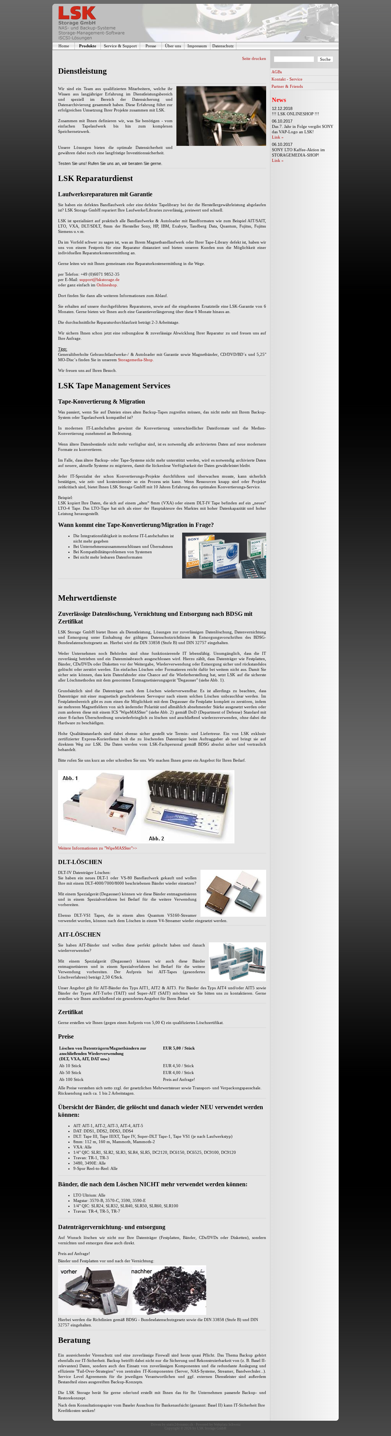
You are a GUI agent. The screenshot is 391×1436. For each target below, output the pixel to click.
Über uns (173, 46)
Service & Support (120, 46)
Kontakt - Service (286, 79)
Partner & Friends (287, 86)
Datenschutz (223, 46)
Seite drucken (254, 58)
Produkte (88, 46)
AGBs (276, 71)
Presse (151, 46)
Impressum (197, 46)
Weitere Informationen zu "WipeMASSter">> (97, 848)
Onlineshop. (107, 285)
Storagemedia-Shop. (136, 359)
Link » (278, 137)
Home (64, 46)
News (279, 100)
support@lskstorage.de (99, 279)
